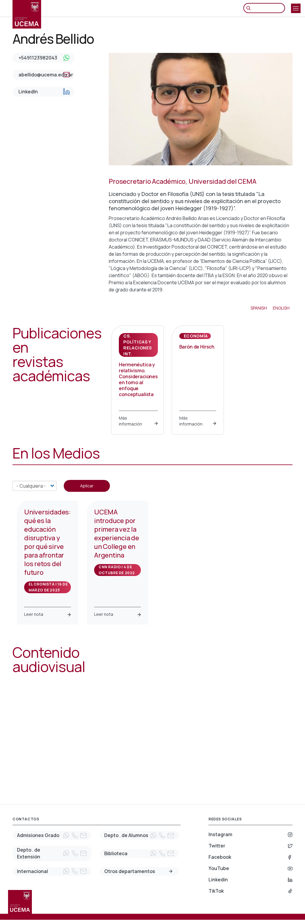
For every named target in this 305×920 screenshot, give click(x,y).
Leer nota (33, 614)
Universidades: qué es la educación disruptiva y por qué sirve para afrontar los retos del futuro (47, 542)
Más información (130, 421)
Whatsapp (66, 836)
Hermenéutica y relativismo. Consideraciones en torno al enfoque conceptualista (138, 379)
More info (170, 871)
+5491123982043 (37, 57)
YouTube (218, 868)
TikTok (216, 891)
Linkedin (218, 879)
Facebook (219, 857)
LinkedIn (28, 91)
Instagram (220, 834)
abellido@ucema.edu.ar (45, 74)
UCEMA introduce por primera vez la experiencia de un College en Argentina (116, 534)
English (281, 308)
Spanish (258, 308)
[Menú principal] (296, 8)
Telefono (74, 836)
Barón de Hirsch (197, 346)
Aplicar (87, 486)
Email (83, 836)
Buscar (249, 8)
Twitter (216, 845)
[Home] (27, 14)
